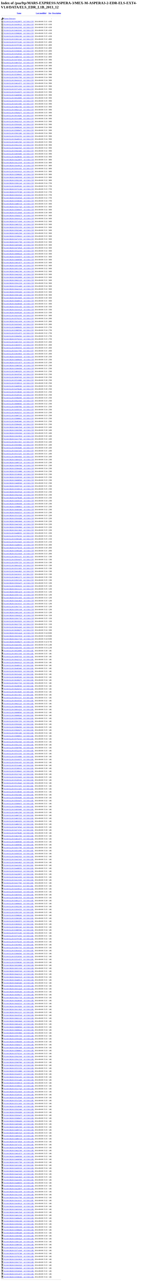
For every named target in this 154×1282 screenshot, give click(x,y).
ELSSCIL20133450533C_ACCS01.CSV (19, 410)
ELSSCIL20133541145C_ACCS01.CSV (19, 169)
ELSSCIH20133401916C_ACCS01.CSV (19, 177)
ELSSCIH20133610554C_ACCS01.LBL (19, 1015)
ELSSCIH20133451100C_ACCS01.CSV (19, 266)
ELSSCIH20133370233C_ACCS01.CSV (19, 548)
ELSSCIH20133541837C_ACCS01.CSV (19, 257)
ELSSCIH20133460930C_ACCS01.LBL (19, 1156)
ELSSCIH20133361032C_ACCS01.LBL (19, 1265)
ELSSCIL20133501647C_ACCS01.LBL (19, 801)
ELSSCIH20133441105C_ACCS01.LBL (19, 1180)
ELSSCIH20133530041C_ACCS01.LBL (19, 1086)
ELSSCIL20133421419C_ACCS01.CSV (19, 316)
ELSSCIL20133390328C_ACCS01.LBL (19, 918)
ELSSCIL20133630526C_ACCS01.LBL (19, 677)
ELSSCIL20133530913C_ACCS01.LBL (19, 768)
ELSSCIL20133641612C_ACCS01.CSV (19, 80)
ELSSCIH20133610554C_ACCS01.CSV (19, 492)
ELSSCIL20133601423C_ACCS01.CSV (19, 565)
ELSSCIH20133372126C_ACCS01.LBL (19, 1248)
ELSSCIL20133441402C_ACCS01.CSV (19, 571)
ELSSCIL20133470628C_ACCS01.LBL (19, 833)
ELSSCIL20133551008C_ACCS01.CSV (19, 380)
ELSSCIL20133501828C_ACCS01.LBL (19, 798)
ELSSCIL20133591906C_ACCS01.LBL (19, 718)
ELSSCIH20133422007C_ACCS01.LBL (19, 1189)
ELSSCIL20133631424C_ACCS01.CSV (19, 627)
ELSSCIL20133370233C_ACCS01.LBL (19, 942)
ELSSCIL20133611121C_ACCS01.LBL (19, 698)
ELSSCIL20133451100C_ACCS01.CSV (19, 104)
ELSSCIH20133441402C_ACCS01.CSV (19, 601)
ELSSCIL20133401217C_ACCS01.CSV (19, 577)
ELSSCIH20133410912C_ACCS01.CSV (19, 166)
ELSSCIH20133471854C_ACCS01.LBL (19, 1142)
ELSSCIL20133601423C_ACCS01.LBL (19, 709)
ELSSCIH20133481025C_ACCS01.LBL (19, 1136)
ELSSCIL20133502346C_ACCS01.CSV (19, 151)
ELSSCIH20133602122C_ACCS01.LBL (19, 1018)
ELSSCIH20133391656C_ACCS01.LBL (19, 1224)
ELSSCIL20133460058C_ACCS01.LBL (19, 845)
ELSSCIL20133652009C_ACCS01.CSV (19, 98)
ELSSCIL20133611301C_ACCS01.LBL (19, 695)
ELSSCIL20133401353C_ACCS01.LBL (19, 898)
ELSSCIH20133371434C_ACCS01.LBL (19, 1250)
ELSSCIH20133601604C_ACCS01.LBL (19, 1021)
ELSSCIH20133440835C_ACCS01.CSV (19, 545)
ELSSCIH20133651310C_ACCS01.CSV (19, 268)
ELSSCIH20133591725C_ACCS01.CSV (19, 595)
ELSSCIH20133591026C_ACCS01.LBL (19, 1039)
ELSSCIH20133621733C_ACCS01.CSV (19, 639)
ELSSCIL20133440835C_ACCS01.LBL (19, 868)
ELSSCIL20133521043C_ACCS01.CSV (19, 542)
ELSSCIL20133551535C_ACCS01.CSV (19, 101)
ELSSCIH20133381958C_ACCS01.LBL (19, 1236)
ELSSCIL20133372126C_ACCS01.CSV (19, 42)
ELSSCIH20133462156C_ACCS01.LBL (19, 1151)
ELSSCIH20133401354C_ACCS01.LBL (19, 1212)
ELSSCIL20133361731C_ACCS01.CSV (19, 607)
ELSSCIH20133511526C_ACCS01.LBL (19, 1101)
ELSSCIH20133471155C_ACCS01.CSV (19, 239)
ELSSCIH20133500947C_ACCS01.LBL (19, 1118)
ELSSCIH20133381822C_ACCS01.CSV (19, 615)
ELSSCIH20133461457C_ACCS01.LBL (19, 1153)
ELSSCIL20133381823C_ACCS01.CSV (19, 586)
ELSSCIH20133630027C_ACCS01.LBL (19, 995)
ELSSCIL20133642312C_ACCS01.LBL (19, 660)
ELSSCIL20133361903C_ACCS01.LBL (19, 945)
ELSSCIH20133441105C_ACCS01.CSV (19, 648)
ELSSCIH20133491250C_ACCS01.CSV (19, 233)
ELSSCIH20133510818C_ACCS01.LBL (19, 1106)
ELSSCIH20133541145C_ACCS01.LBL (19, 1077)
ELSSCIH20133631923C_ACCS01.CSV (19, 636)
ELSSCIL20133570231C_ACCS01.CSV (19, 318)
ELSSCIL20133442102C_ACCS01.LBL (19, 856)
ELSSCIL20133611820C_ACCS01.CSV (19, 116)
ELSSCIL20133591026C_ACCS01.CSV (19, 124)
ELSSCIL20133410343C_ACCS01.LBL (19, 892)
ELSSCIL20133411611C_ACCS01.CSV (19, 574)
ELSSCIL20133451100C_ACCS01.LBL (19, 851)
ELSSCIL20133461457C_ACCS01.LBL (19, 839)
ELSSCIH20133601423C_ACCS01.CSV (19, 592)
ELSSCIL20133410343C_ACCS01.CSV (19, 324)
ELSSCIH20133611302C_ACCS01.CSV (19, 530)
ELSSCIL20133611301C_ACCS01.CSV (19, 442)
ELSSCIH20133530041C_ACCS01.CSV (19, 236)
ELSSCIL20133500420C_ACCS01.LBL (19, 807)
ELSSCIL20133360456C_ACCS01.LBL (19, 954)
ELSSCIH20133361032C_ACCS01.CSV (19, 195)
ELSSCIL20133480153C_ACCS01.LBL (19, 824)
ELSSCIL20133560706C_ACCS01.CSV (19, 407)
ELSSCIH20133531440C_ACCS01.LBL (19, 1080)
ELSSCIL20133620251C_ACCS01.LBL (19, 689)
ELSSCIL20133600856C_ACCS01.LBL (19, 712)
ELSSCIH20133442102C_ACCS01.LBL (19, 1171)
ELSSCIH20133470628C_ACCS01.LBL (19, 1148)
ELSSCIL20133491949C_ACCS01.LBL (19, 809)
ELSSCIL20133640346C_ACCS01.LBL (19, 668)
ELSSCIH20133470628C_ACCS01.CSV (19, 498)
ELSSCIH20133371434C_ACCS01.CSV (19, 221)
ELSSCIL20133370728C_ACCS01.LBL (19, 939)
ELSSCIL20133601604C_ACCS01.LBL (19, 707)
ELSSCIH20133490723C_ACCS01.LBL (19, 1130)
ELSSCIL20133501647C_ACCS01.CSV (19, 560)
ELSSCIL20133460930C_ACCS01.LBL (19, 842)
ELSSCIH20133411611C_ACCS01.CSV (19, 604)
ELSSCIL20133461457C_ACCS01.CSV (19, 83)
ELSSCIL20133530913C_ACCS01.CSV (19, 383)
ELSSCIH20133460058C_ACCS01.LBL (19, 1159)
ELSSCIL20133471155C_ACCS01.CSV (19, 66)
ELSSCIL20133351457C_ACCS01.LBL (19, 959)
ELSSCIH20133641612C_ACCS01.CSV (19, 218)
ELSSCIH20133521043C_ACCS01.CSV (19, 554)
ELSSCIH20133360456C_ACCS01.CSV (19, 368)
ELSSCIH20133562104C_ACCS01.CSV (19, 495)
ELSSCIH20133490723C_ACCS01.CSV (19, 463)
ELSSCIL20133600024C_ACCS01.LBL (19, 715)
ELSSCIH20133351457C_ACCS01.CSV (19, 363)
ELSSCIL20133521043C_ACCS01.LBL (19, 777)
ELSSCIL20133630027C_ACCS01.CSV (19, 630)
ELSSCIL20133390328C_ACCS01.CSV (19, 539)
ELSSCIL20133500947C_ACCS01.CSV (19, 130)
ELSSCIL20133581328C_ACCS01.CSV (19, 133)
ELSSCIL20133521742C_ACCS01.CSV (19, 69)
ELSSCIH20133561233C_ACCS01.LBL (19, 1059)
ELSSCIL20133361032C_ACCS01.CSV (19, 48)
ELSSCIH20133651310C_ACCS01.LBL (19, 968)
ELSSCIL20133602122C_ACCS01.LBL (19, 704)
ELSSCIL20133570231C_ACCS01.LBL (19, 739)
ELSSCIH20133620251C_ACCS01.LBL (19, 1003)
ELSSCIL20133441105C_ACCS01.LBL (19, 865)
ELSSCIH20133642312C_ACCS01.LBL (19, 974)
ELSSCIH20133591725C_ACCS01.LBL (19, 1036)
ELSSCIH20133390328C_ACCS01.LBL (19, 1233)
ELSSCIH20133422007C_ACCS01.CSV (19, 160)
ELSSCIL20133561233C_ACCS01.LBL (19, 745)
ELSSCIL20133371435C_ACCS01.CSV (19, 89)
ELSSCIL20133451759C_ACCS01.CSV (19, 77)
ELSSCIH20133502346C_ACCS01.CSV (19, 230)
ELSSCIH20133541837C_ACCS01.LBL (19, 1074)
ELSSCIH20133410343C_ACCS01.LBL (19, 1206)
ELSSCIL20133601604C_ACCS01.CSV (19, 457)
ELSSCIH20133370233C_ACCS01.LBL (19, 1256)
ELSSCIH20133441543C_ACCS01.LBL (19, 1174)
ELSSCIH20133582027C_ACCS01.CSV (19, 216)
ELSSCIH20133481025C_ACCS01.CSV (19, 460)
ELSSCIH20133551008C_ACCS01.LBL (19, 1071)
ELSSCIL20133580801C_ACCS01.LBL (19, 736)
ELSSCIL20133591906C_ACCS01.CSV (19, 445)
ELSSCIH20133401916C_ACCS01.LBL (19, 1209)
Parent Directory (10, 19)
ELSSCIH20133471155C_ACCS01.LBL (19, 1145)
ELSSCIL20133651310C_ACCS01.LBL (19, 654)
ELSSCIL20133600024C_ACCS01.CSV (19, 127)
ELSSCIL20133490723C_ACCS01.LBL (19, 815)
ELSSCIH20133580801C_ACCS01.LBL (19, 1051)
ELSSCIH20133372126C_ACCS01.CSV (19, 189)
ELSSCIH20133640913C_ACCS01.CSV (19, 301)
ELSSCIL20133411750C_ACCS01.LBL (19, 883)
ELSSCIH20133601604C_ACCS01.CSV (19, 521)
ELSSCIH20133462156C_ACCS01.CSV (19, 271)
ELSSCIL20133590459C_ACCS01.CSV (19, 398)
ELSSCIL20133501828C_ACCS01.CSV (19, 448)
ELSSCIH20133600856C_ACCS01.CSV (19, 480)
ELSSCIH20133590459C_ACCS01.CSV (19, 504)
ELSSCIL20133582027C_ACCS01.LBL (19, 730)
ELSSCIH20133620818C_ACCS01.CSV (19, 304)
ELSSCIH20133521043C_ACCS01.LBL (19, 1092)
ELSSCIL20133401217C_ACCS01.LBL (19, 901)
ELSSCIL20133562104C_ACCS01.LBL (19, 742)
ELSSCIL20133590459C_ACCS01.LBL (19, 727)
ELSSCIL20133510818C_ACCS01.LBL (19, 792)
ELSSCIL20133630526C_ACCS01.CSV (19, 186)
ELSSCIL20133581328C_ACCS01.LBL (19, 733)
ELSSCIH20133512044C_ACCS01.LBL (19, 1098)
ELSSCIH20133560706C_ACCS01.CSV (19, 465)
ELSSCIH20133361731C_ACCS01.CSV (19, 618)
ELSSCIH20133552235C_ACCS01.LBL (19, 1065)
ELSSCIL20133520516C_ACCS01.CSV (19, 395)
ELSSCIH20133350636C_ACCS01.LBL (19, 1277)
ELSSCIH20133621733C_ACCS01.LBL (19, 998)
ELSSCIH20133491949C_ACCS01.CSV (19, 245)
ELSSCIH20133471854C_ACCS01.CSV (19, 248)
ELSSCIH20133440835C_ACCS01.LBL (19, 1183)
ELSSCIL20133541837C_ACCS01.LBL (19, 759)
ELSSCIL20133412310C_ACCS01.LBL (19, 880)
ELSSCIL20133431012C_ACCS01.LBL (19, 871)
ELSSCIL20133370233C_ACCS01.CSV (19, 536)
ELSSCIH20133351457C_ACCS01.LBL (19, 1274)
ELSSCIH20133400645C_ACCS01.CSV (19, 360)
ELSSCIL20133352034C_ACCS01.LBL (19, 956)
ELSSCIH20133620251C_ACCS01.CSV (19, 513)
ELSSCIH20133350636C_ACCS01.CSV (19, 201)
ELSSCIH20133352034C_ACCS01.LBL (19, 1271)
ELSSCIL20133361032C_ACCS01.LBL (19, 951)
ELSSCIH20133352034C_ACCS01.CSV (19, 198)
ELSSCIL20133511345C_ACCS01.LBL (19, 789)
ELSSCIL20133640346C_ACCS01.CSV (19, 421)
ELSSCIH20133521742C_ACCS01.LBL (19, 1089)
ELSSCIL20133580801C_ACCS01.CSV (19, 418)
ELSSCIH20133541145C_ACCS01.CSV (19, 307)
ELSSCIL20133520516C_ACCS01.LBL (19, 780)
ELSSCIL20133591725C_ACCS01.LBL (19, 721)
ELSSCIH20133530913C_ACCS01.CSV (19, 489)
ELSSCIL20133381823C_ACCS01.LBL (19, 924)
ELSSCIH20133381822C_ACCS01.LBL (19, 1239)
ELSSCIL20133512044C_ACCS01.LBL (19, 783)
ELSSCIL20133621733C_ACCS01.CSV (19, 624)
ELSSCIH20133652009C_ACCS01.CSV (19, 277)
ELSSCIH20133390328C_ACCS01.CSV (19, 551)
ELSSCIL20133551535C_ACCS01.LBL (19, 754)
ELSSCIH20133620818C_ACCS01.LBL (19, 1001)
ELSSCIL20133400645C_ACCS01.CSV (19, 327)
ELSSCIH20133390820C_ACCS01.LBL (19, 1230)
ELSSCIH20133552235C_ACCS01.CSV (19, 251)
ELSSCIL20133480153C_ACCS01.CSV (19, 57)
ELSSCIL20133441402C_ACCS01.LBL (19, 862)
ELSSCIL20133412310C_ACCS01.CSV (19, 27)
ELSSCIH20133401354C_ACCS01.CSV (19, 427)
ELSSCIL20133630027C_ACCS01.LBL (19, 680)
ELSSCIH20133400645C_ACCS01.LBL (19, 1218)
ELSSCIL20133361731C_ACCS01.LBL (19, 948)
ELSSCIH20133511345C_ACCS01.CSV (19, 598)
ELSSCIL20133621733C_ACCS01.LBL (19, 683)
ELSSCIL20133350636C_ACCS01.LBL (19, 962)
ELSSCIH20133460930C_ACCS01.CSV (19, 483)
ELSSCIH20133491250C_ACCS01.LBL (19, 1127)
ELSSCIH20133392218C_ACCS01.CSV (19, 180)
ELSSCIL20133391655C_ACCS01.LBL (19, 909)
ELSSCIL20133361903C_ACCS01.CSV (19, 354)
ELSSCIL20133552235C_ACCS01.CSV (19, 136)
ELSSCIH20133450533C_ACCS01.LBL (19, 1168)
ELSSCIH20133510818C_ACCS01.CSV (19, 474)
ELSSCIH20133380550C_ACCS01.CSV (19, 365)
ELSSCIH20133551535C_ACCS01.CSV (19, 227)
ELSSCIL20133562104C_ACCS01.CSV (19, 401)
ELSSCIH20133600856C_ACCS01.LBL (19, 1027)
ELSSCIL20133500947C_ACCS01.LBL (19, 804)
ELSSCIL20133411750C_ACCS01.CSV (19, 351)
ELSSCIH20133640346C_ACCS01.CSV (19, 510)
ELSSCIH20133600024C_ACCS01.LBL (19, 1030)
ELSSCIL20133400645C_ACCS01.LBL (19, 904)
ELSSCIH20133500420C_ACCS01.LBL (19, 1121)
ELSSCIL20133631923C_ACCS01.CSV (19, 621)
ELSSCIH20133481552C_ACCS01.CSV (19, 224)
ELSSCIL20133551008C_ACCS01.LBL (19, 757)
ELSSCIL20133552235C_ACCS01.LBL (19, 751)
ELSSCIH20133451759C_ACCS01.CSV (19, 242)
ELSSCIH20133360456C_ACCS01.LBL (19, 1268)
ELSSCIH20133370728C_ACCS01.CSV (19, 192)
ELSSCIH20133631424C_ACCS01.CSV (19, 633)
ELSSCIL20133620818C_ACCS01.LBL (19, 686)
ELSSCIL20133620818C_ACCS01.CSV (19, 157)
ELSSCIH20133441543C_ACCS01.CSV (19, 524)
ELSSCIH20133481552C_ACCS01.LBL (19, 1133)
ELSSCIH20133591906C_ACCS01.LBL (19, 1033)
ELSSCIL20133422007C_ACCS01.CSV (19, 22)
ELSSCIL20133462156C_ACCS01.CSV (19, 107)
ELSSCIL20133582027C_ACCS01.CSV (19, 113)
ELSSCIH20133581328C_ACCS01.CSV (19, 295)
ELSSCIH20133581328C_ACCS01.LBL (19, 1048)
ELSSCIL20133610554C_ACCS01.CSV (19, 374)
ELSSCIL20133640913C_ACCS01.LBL (19, 665)
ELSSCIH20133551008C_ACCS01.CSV (19, 471)
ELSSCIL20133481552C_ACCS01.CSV (19, 63)
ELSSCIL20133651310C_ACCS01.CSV (19, 86)
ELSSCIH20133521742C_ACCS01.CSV (19, 207)
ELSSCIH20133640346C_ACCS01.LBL (19, 983)
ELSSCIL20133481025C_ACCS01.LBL (19, 821)
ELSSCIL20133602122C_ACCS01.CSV (19, 110)
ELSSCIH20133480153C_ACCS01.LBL (19, 1139)
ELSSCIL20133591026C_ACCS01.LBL (19, 724)
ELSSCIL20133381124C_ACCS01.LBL (19, 927)
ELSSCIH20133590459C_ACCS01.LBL (19, 1042)
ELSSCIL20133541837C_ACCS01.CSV (19, 92)
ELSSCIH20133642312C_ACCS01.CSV (19, 289)
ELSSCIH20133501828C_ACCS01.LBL (19, 1112)
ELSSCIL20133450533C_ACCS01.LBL (19, 854)
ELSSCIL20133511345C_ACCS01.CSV (19, 568)
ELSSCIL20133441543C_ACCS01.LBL (19, 859)
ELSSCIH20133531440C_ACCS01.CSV (19, 286)
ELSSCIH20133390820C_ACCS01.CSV (19, 174)
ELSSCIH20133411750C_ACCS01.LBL (19, 1198)
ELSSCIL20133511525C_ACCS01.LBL (19, 786)
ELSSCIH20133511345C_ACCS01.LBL (19, 1103)
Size (49, 13)
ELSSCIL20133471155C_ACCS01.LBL (19, 830)
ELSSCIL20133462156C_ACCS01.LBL (19, 836)
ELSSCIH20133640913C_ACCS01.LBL (19, 980)
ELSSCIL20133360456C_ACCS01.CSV (19, 336)
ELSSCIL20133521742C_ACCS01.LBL (19, 774)
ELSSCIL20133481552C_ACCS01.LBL (19, 818)
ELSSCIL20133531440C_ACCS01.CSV (19, 119)
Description (56, 13)
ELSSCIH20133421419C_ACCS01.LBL (19, 1192)
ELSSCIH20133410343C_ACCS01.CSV (19, 357)
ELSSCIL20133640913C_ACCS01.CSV (19, 139)
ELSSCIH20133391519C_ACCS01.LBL (19, 1227)
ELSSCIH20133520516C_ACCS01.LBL (19, 1095)
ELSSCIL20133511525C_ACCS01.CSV (19, 454)
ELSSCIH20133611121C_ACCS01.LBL (19, 1012)
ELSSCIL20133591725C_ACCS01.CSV (19, 562)
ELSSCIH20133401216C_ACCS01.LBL (19, 1215)
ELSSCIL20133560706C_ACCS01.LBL (19, 748)
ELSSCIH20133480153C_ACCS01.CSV (19, 204)
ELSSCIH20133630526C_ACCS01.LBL (19, 992)
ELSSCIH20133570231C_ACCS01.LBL (19, 1053)
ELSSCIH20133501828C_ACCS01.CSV (19, 518)
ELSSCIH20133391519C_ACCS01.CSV (19, 610)
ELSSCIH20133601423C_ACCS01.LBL (19, 1024)
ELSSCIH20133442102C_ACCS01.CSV (19, 274)
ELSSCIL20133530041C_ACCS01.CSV (19, 74)
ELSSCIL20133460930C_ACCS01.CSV (19, 386)
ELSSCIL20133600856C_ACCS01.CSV (19, 404)
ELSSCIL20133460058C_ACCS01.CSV (19, 95)
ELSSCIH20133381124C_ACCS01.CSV (19, 183)
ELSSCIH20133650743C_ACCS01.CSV (19, 486)
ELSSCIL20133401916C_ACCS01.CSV (19, 30)
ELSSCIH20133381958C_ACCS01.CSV (19, 430)
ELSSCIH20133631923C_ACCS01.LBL (19, 986)
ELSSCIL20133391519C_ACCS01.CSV (19, 580)
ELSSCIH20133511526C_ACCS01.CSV (19, 515)
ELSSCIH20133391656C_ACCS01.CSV (19, 433)
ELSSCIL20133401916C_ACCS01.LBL (19, 895)
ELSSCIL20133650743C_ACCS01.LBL (19, 657)
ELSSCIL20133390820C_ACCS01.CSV (19, 33)
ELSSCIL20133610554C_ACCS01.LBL (19, 701)
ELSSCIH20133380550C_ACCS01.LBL (19, 1245)
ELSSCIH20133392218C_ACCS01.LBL (19, 1221)
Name (19, 13)
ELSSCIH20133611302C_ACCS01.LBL (19, 1009)
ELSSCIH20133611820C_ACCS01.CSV (19, 298)
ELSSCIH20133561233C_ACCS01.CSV (19, 283)
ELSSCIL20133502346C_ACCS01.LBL (19, 795)
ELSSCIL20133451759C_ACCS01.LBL (19, 848)
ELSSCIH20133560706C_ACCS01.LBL (19, 1062)
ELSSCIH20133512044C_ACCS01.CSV (19, 213)
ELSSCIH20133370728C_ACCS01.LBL (19, 1253)
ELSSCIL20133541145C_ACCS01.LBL (19, 762)
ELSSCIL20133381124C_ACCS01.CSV (19, 39)
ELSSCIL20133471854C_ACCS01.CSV (19, 60)
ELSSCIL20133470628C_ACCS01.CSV (19, 389)
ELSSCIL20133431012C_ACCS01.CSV (19, 171)
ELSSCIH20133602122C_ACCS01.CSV (19, 280)
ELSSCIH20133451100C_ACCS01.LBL (19, 1165)
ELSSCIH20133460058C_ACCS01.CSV (19, 260)
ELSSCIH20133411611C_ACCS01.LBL (19, 1200)
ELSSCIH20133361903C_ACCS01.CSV (19, 436)
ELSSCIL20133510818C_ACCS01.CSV (19, 392)
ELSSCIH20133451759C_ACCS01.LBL (19, 1162)
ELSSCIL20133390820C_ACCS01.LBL (19, 915)
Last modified (41, 13)
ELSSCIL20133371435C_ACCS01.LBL (19, 936)
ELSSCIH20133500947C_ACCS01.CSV (19, 210)
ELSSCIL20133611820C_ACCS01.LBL (19, 692)
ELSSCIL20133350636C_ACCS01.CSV (19, 51)
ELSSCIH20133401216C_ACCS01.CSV (19, 612)
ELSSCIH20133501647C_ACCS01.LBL (19, 1115)
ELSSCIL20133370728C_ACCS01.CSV (19, 45)
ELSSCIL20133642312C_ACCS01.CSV (19, 121)
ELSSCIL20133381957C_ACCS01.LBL (19, 921)
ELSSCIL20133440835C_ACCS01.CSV (19, 533)
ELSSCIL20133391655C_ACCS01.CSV (19, 348)
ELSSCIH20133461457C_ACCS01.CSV (19, 263)
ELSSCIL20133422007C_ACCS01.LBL (19, 874)
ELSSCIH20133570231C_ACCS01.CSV (19, 339)
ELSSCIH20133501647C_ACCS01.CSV (19, 583)
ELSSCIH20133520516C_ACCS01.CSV (19, 477)
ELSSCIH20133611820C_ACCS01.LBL (19, 1006)
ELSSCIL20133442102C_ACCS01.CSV (19, 148)
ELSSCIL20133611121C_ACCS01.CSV (19, 557)
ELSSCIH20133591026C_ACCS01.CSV (19, 292)
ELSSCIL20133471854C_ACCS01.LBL (19, 827)
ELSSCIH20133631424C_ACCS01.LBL (19, 989)
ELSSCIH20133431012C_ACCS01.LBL (19, 1186)
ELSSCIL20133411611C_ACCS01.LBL (19, 886)
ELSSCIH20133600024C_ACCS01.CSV (19, 254)
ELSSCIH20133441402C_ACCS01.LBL (19, 1177)
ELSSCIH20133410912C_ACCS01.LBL (19, 1203)
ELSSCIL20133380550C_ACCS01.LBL (19, 930)
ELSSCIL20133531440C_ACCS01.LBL (19, 765)
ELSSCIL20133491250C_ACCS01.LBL (19, 812)
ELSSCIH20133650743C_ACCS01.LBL (19, 971)
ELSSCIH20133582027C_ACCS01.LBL (19, 1045)
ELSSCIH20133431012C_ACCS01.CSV (19, 310)
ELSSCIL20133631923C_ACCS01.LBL (19, 671)
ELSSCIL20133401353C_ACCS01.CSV (19, 342)
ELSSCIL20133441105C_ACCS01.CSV (19, 645)
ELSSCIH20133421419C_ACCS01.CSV (19, 321)
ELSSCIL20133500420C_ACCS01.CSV (19, 424)
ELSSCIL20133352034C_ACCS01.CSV (19, 54)
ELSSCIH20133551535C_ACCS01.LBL (19, 1068)
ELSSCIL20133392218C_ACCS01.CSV (19, 36)
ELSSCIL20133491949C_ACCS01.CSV (19, 154)
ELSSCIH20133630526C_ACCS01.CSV (19, 313)
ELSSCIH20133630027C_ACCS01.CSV (19, 642)
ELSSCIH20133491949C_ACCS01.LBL (19, 1124)
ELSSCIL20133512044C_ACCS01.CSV (19, 71)
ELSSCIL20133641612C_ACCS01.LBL (19, 662)
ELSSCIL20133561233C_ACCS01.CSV (19, 145)
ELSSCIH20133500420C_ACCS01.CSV (19, 468)
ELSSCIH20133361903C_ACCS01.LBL (19, 1259)
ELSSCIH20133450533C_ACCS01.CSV (19, 501)
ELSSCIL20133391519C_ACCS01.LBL (19, 912)
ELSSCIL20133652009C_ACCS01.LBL (19, 651)
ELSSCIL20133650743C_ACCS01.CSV (19, 377)
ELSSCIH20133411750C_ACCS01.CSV (19, 439)
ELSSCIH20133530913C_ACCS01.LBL (19, 1083)
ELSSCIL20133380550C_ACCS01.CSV (19, 330)
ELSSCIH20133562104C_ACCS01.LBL (19, 1056)
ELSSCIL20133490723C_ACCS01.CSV (19, 415)
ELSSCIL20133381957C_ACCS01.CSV (19, 345)
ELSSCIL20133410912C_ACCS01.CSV (19, 24)
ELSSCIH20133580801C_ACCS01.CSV (19, 507)
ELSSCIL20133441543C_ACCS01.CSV (19, 451)
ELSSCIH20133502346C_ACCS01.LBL (19, 1109)
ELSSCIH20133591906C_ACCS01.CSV (19, 527)
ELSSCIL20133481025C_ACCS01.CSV (19, 371)
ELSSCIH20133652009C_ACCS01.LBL (19, 965)
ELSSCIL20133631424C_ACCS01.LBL (19, 674)
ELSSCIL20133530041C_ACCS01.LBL (19, 771)
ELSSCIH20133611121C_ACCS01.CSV (19, 589)
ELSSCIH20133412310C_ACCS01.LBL (19, 1195)
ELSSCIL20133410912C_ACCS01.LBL (19, 889)
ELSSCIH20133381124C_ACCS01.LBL (19, 1242)
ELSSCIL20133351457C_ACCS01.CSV (19, 333)
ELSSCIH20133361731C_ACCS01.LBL (19, 1262)
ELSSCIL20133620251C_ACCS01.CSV (19, 413)
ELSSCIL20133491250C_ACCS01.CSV (19, 142)
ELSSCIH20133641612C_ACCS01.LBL (19, 977)
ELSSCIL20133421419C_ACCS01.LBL (19, 877)
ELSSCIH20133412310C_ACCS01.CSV (19, 163)
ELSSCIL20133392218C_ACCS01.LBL (19, 906)
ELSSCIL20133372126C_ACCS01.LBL (19, 933)
